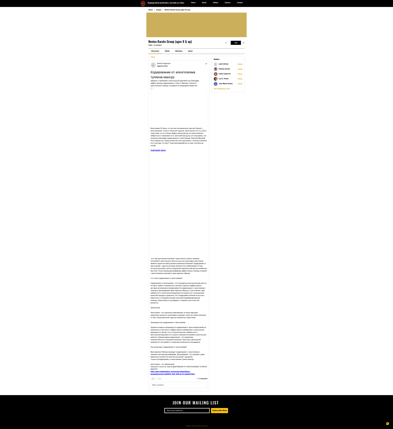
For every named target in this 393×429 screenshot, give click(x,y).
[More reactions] (159, 378)
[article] (179, 225)
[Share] (206, 63)
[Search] (226, 43)
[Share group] (243, 42)
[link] (155, 51)
